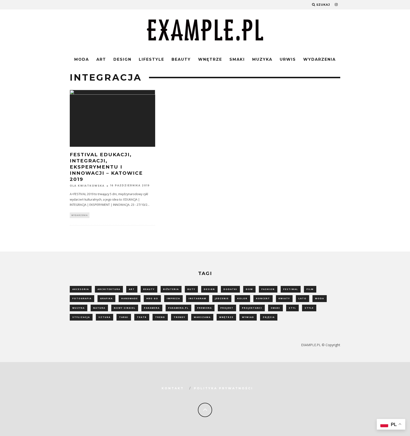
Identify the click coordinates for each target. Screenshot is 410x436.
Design (122, 59)
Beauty (181, 59)
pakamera (152, 307)
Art (101, 59)
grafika (106, 298)
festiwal (290, 289)
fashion (268, 289)
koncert (263, 298)
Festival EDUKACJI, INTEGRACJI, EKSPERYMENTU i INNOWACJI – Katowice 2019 (106, 167)
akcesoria (80, 289)
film (310, 289)
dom (249, 289)
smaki (275, 307)
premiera (204, 307)
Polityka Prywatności (223, 388)
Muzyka (262, 59)
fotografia (82, 298)
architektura (109, 289)
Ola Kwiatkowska (87, 185)
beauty (149, 289)
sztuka (104, 317)
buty (191, 289)
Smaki (237, 59)
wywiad (248, 317)
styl (292, 307)
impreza (173, 298)
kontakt (173, 388)
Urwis (288, 59)
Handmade (129, 298)
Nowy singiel (124, 307)
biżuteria (171, 289)
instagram (197, 298)
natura (99, 307)
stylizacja (81, 317)
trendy (179, 317)
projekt (226, 307)
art (132, 289)
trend (160, 317)
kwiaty (284, 298)
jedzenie (222, 298)
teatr (142, 317)
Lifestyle (151, 59)
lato (302, 298)
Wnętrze (210, 59)
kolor (242, 298)
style (309, 307)
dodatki (230, 289)
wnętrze (226, 317)
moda (319, 298)
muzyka (78, 307)
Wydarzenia (319, 59)
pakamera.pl (178, 307)
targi (123, 317)
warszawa (202, 317)
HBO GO (152, 298)
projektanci (252, 307)
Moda (81, 59)
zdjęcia (269, 317)
